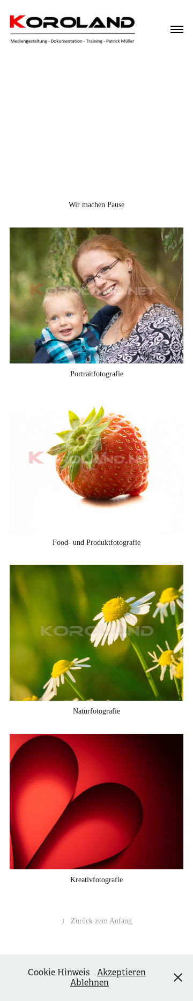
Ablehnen (89, 982)
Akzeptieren (121, 972)
